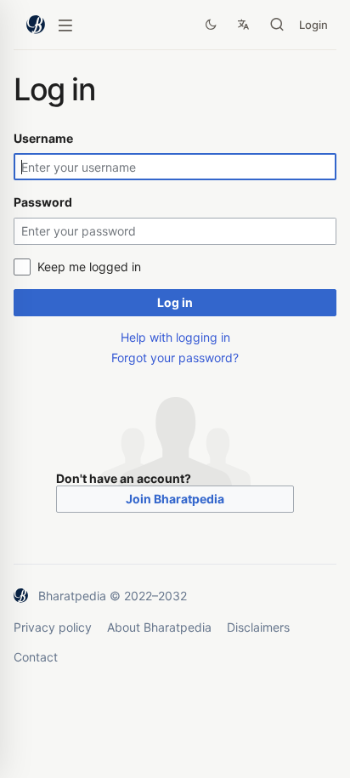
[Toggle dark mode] (211, 25)
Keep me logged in (89, 266)
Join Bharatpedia (175, 498)
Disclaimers (258, 627)
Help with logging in (175, 337)
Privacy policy (53, 627)
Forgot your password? (175, 357)
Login (313, 24)
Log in (175, 302)
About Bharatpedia (159, 627)
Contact (36, 657)
